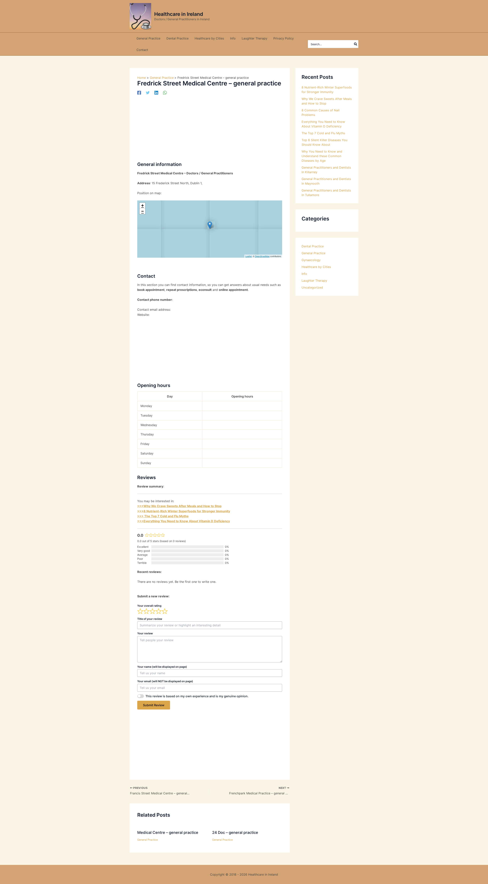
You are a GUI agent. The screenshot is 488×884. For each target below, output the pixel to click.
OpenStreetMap (262, 256)
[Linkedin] (156, 93)
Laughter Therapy (314, 280)
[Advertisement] (209, 127)
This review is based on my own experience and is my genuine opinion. (197, 696)
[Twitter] (148, 93)
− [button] (142, 211)
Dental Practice (313, 246)
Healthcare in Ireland (178, 14)
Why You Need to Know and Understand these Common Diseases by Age (322, 156)
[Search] (355, 44)
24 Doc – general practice (235, 832)
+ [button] (142, 205)
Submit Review (153, 705)
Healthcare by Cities (316, 267)
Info (304, 274)
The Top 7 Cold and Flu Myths (323, 133)
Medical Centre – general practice (167, 832)
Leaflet (248, 256)
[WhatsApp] (165, 93)
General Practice (147, 839)
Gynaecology (311, 260)
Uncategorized (312, 287)
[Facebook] (139, 93)
